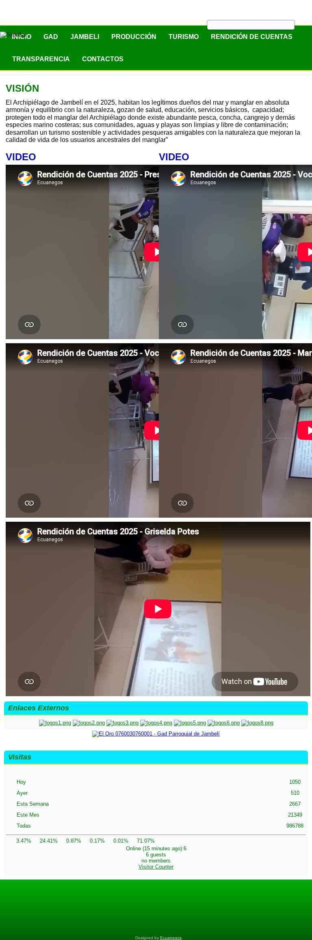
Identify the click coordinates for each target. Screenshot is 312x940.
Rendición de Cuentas (251, 36)
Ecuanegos (171, 938)
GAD (50, 36)
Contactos (103, 59)
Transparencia (41, 59)
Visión (22, 88)
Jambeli (84, 36)
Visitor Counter (156, 867)
